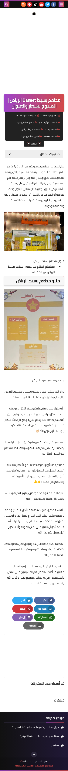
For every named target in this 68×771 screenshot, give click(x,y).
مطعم (55, 745)
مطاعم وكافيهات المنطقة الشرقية (39, 736)
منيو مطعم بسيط (30, 136)
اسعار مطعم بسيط (25, 122)
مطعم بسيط (51, 129)
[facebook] (53, 4)
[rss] (23, 4)
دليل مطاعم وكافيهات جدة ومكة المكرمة (35, 727)
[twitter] (47, 4)
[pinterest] (29, 4)
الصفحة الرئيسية (49, 122)
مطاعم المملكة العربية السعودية (34, 766)
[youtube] (41, 4)
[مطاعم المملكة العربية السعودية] (34, 13)
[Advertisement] (34, 53)
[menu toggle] (61, 4)
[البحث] (6, 4)
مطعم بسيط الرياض (31, 129)
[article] (34, 647)
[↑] (34, 754)
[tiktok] (35, 4)
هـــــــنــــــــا (26, 272)
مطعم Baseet (50, 136)
